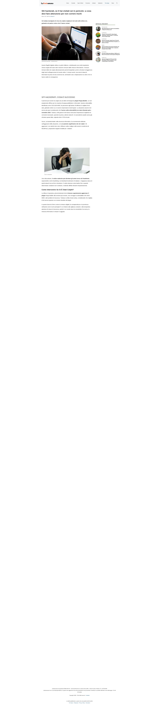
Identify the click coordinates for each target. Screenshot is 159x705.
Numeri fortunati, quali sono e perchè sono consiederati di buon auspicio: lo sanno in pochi (110, 41)
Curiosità (73, 3)
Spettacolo (100, 3)
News (113, 3)
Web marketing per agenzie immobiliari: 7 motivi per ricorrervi (110, 29)
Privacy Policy (82, 702)
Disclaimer (88, 702)
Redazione (76, 702)
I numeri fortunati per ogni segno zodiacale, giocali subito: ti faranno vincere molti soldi (110, 35)
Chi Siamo (71, 702)
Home (67, 3)
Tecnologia (107, 3)
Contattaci (88, 695)
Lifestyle (94, 3)
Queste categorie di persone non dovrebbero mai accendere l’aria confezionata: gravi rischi (109, 60)
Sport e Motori (80, 3)
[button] (117, 3)
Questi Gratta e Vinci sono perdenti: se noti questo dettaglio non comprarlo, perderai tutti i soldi (110, 47)
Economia (88, 3)
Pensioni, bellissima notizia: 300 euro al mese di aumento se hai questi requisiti (111, 54)
